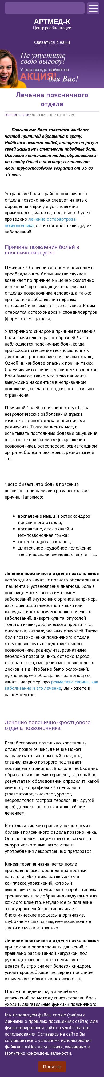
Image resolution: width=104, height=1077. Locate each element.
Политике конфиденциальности (38, 1053)
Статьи (24, 115)
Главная (11, 115)
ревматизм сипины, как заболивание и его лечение (51, 685)
